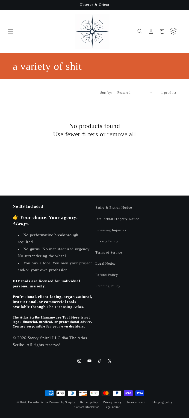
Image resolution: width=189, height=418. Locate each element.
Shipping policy (163, 402)
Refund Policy (106, 275)
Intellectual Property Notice (117, 219)
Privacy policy (112, 402)
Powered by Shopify (62, 402)
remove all (121, 134)
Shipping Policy (108, 286)
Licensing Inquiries (110, 230)
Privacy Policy (106, 241)
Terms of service (137, 402)
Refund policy (89, 402)
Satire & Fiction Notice (113, 207)
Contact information (87, 407)
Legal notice (112, 407)
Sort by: (106, 92)
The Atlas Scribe (38, 402)
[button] (10, 31)
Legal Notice (105, 263)
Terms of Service (108, 252)
